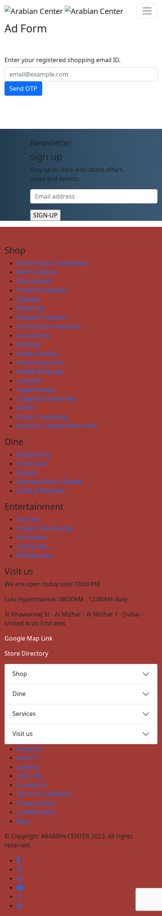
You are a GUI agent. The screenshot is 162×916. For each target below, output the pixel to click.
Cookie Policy (35, 812)
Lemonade (32, 546)
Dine (19, 694)
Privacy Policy (36, 803)
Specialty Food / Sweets (50, 481)
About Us (30, 749)
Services (24, 714)
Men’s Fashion (37, 272)
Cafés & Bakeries (40, 490)
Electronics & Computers (52, 263)
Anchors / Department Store (57, 426)
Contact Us (32, 785)
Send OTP (23, 88)
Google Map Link (29, 638)
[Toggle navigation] (146, 10)
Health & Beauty (40, 371)
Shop (19, 674)
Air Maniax (32, 537)
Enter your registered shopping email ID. (63, 60)
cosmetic (29, 380)
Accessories (33, 335)
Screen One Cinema (45, 528)
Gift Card (29, 776)
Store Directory (26, 653)
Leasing (27, 767)
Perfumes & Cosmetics (49, 326)
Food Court (33, 463)
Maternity (30, 308)
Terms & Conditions (45, 794)
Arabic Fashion (37, 353)
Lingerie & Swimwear (47, 399)
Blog (23, 821)
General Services (40, 362)
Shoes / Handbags (43, 417)
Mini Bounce (34, 555)
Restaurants (34, 454)
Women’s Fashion (42, 317)
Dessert (28, 472)
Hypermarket (36, 389)
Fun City (28, 519)
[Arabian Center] (64, 11)
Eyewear (29, 299)
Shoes (25, 408)
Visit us (22, 733)
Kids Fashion (34, 281)
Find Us (27, 758)
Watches (29, 344)
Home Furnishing (41, 290)
